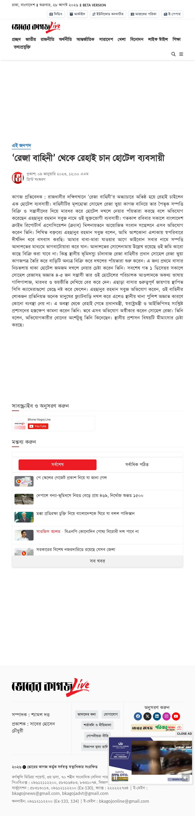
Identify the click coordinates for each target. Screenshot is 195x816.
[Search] (173, 54)
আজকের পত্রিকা (145, 14)
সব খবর (97, 561)
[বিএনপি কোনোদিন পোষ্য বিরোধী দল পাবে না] (97, 535)
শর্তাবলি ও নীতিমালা (97, 725)
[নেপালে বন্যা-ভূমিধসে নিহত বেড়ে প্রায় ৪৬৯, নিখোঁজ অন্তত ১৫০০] (97, 499)
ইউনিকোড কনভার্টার (109, 14)
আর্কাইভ (79, 14)
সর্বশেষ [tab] (57, 465)
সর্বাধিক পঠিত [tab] (137, 465)
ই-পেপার (173, 14)
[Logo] (36, 27)
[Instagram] (166, 716)
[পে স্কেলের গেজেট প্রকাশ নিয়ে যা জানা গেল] (97, 481)
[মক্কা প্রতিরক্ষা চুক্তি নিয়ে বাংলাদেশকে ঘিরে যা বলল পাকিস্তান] (97, 517)
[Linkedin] (157, 716)
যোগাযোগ (111, 714)
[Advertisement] (103, 100)
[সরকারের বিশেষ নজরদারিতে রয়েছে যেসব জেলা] (97, 553)
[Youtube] (176, 716)
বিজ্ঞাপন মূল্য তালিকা (97, 746)
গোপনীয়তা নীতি (97, 735)
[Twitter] (147, 716)
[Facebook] (138, 716)
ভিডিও (57, 14)
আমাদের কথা (87, 714)
